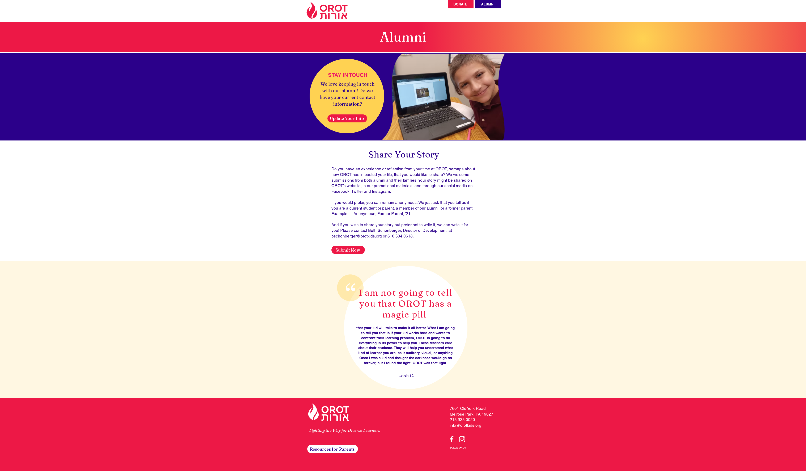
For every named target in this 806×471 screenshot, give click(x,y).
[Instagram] (462, 439)
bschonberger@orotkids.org (356, 236)
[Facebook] (452, 439)
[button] (332, 449)
